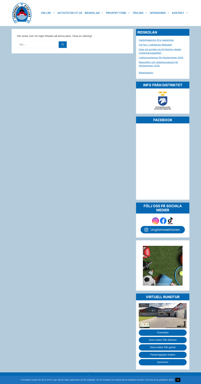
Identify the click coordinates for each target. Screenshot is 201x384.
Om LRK (46, 13)
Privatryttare (116, 13)
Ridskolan (92, 13)
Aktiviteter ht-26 (69, 13)
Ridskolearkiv (146, 72)
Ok (178, 380)
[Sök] (63, 44)
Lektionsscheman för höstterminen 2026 (161, 57)
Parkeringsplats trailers (162, 354)
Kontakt (178, 13)
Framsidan (163, 332)
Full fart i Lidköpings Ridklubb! (155, 44)
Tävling (138, 13)
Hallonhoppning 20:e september (156, 40)
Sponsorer (158, 13)
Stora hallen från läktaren (163, 340)
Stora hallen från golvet (163, 347)
